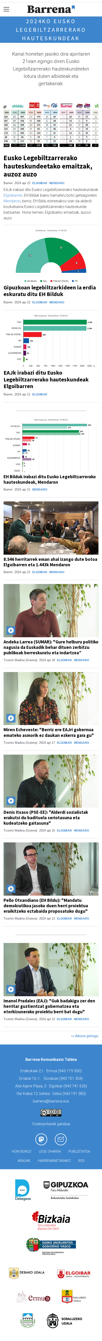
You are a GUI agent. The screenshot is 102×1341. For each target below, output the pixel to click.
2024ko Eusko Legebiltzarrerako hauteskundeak (51, 30)
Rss (81, 1161)
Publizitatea (79, 1152)
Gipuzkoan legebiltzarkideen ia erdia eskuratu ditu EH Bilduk (50, 291)
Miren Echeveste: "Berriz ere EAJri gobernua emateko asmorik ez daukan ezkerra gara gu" (49, 732)
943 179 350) (70, 1071)
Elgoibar (39, 183)
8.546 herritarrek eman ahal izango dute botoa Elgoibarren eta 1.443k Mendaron (50, 561)
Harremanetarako (54, 1161)
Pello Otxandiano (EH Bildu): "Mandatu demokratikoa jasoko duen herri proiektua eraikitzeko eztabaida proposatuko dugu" (46, 905)
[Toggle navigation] (6, 9)
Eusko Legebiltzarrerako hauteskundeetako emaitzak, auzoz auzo (48, 166)
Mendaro (56, 183)
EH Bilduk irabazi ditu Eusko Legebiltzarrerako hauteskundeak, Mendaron (50, 479)
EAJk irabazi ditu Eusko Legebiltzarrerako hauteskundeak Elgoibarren (46, 379)
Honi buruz (21, 1152)
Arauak (24, 1161)
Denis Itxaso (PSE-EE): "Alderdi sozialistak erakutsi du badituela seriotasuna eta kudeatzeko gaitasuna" (46, 817)
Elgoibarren (13, 195)
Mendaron (12, 201)
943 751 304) (71, 1078)
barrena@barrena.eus (51, 1101)
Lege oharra (50, 1152)
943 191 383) (75, 1093)
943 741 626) (76, 1086)
